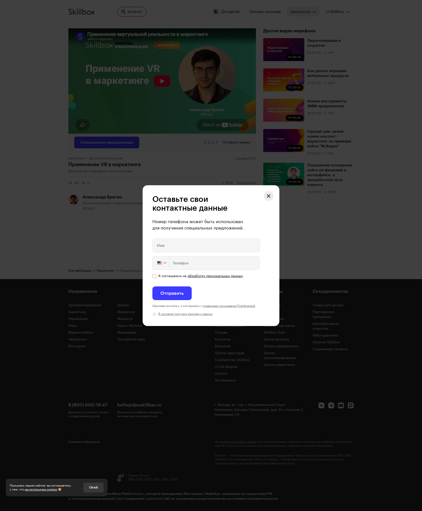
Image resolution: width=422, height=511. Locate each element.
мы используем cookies (41, 489)
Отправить (172, 293)
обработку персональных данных (215, 276)
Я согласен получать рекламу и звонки (185, 314)
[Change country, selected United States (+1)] (161, 263)
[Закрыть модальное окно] (269, 196)
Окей (93, 487)
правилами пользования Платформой (229, 305)
